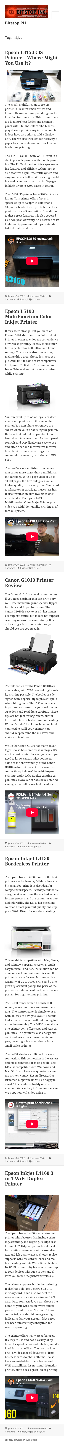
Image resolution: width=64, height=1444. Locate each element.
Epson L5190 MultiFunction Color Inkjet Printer (28, 316)
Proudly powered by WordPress (21, 1439)
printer (37, 299)
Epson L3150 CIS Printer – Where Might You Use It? (31, 57)
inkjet (30, 299)
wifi (43, 1431)
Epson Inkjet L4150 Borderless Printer (27, 861)
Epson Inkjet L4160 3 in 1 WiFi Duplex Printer (29, 1178)
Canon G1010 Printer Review (29, 582)
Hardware (10, 299)
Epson (23, 299)
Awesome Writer (38, 296)
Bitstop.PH (15, 22)
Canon (23, 846)
